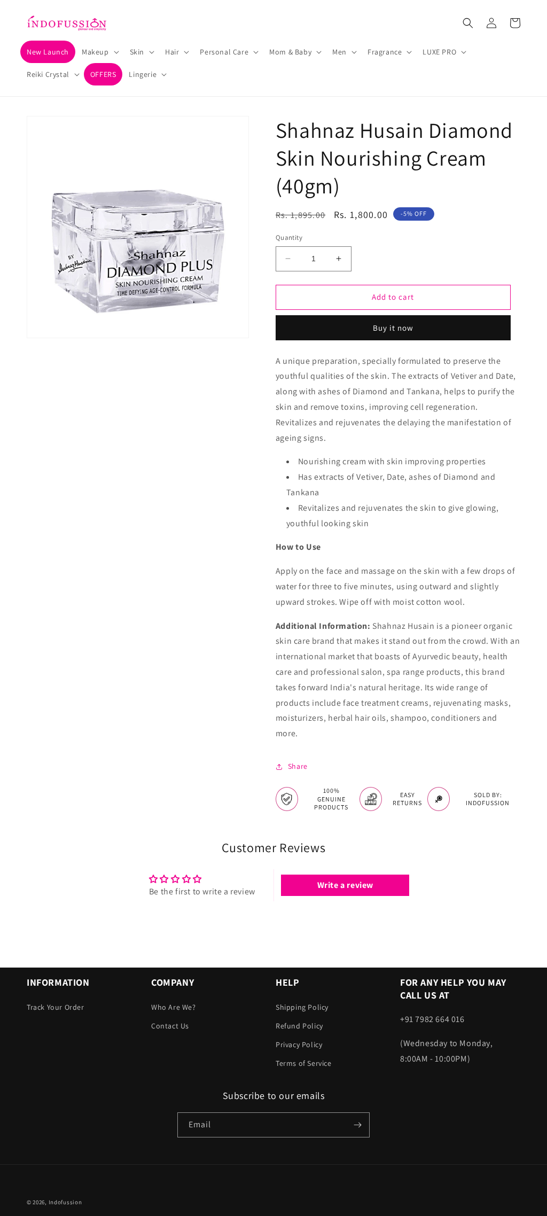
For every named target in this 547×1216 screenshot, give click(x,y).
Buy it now (393, 328)
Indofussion (65, 1202)
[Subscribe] (357, 1124)
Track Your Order (55, 1007)
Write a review (345, 885)
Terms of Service (304, 1063)
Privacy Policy (299, 1044)
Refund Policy (299, 1026)
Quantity (289, 237)
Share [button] (298, 766)
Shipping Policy (302, 1007)
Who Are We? (173, 1007)
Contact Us (170, 1026)
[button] (99, 52)
